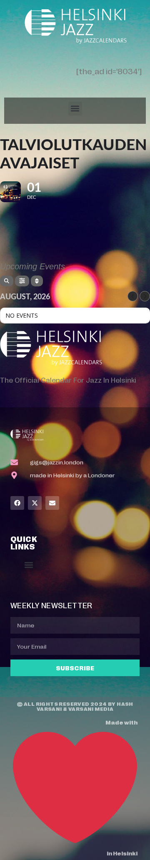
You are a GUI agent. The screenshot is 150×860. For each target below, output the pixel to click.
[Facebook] (17, 503)
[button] (75, 108)
